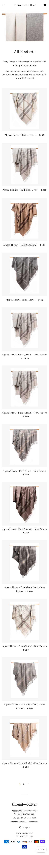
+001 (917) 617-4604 (28, 818)
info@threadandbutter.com (27, 821)
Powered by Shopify (24, 836)
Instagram (25, 827)
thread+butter (24, 5)
